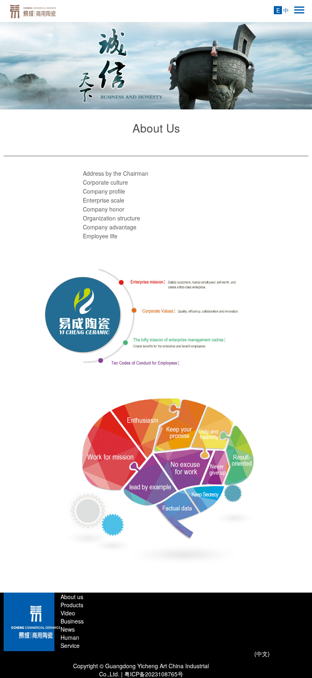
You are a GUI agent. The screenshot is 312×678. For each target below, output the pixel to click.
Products (72, 605)
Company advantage (109, 227)
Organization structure (111, 218)
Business (72, 621)
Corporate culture (105, 182)
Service (70, 645)
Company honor (103, 209)
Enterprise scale (103, 200)
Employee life (100, 236)
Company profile (104, 191)
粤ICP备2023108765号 (153, 674)
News (68, 629)
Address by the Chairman (115, 173)
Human (70, 637)
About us (72, 597)
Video (68, 613)
